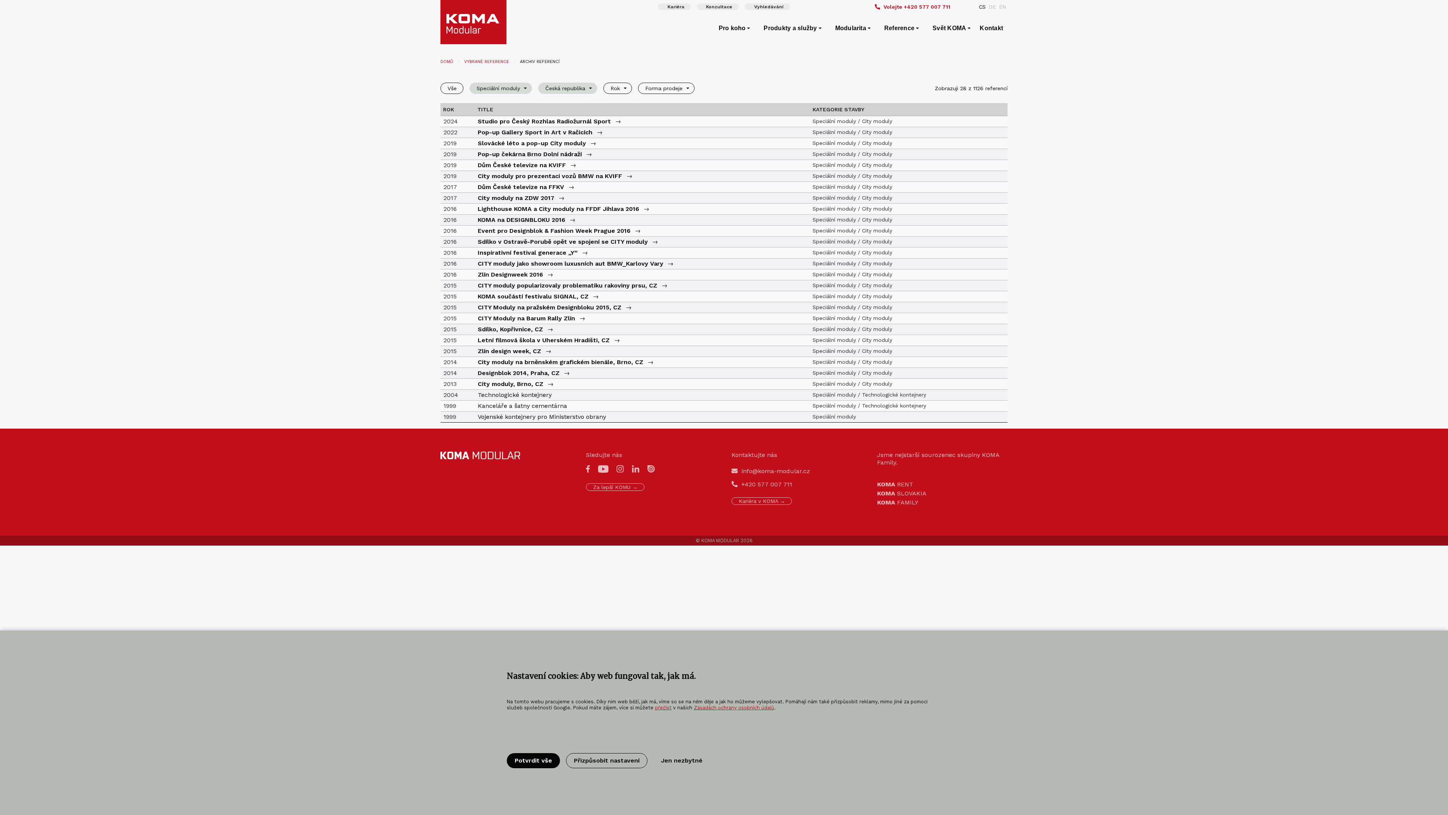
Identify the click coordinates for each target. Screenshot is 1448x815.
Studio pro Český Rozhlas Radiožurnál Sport (544, 121)
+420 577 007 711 (917, 7)
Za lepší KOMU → (615, 487)
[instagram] (620, 468)
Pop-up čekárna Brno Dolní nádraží (530, 154)
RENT (895, 484)
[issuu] (651, 468)
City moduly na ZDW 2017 (516, 197)
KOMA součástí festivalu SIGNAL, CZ (533, 296)
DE (992, 7)
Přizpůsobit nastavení (607, 760)
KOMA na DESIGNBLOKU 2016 (521, 219)
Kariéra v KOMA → (762, 501)
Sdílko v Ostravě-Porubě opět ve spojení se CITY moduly (563, 241)
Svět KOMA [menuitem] (949, 28)
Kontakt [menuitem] (991, 28)
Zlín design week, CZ (509, 351)
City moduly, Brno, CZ (510, 384)
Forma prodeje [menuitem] (664, 88)
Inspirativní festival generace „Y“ (528, 252)
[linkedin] (636, 468)
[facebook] (588, 468)
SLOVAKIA (901, 493)
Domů (446, 61)
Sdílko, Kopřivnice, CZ (510, 329)
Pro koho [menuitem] (732, 28)
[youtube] (603, 468)
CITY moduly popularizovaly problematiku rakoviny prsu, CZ (567, 285)
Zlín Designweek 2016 (510, 274)
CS (982, 7)
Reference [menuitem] (899, 28)
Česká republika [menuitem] (565, 88)
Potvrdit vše (533, 760)
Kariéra (675, 6)
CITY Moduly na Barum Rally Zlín (526, 318)
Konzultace (719, 6)
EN (1002, 7)
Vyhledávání (769, 6)
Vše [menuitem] (452, 88)
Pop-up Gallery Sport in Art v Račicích (535, 132)
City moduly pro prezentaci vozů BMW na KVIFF (550, 176)
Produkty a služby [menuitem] (790, 28)
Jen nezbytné (682, 760)
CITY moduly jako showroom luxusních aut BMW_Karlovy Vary (570, 263)
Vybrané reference (486, 61)
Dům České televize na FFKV (521, 187)
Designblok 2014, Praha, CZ (519, 373)
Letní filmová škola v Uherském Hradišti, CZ (544, 340)
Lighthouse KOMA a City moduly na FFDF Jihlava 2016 (558, 208)
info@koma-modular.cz (775, 471)
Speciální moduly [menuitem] (498, 88)
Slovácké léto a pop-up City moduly (532, 143)
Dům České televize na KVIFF (522, 165)
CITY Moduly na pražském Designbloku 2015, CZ (549, 307)
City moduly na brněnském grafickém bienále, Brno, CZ (560, 362)
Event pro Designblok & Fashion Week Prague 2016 (554, 230)
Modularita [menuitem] (850, 28)
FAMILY (897, 502)
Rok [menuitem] (615, 88)
